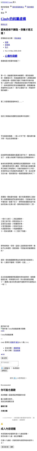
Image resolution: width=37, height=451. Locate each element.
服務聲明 (22, 420)
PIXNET (9, 418)
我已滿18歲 (5, 447)
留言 (17, 342)
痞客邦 (12, 342)
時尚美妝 (17, 38)
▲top (3, 354)
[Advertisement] (16, 307)
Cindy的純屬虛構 (13, 19)
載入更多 (4, 358)
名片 (6, 47)
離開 (11, 447)
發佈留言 (4, 370)
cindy (2, 331)
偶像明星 (17, 348)
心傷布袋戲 (11, 56)
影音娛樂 (17, 350)
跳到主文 (4, 24)
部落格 (7, 45)
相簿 (6, 42)
